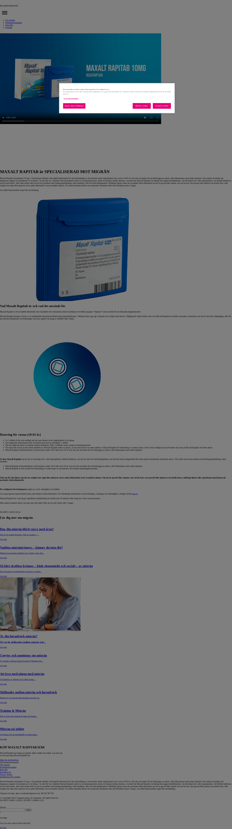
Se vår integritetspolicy (71, 98)
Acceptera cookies (161, 106)
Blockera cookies (142, 106)
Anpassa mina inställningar (74, 106)
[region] (117, 98)
